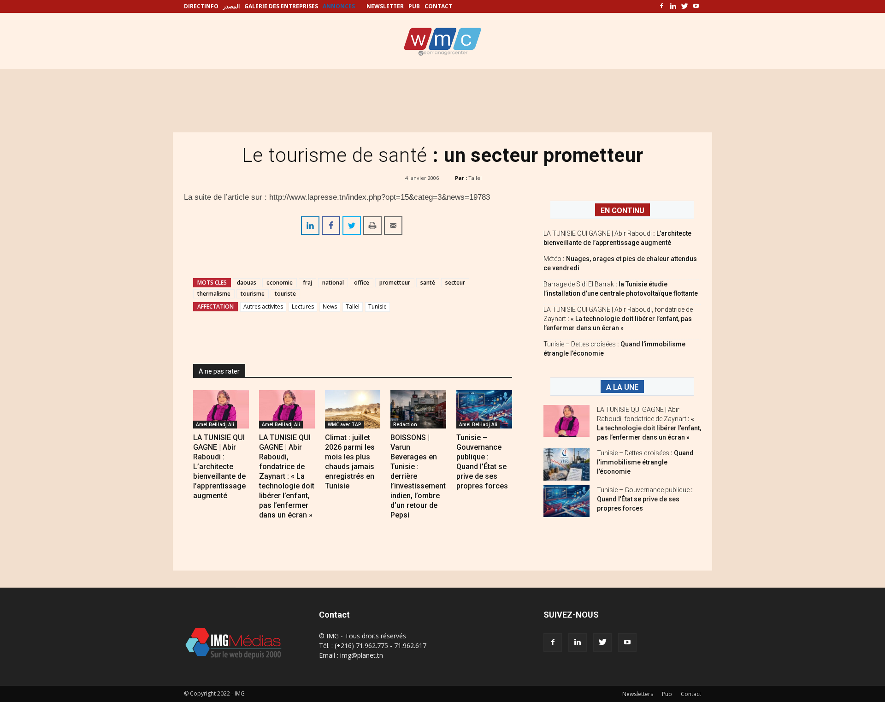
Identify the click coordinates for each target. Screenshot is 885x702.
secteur (455, 282)
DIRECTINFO (201, 6)
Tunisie (377, 306)
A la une (622, 387)
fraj (307, 282)
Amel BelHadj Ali (215, 424)
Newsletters (637, 694)
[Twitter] (684, 6)
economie (279, 282)
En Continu (622, 210)
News (330, 306)
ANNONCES (339, 6)
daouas (246, 282)
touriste (285, 293)
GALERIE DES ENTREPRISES (281, 6)
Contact (691, 694)
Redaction (405, 424)
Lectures (303, 306)
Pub (667, 694)
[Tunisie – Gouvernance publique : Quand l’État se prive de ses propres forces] (484, 409)
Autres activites (263, 306)
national (333, 282)
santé (427, 282)
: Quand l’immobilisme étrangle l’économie (645, 462)
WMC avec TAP (344, 424)
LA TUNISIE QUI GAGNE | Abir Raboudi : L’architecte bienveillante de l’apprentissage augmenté (219, 466)
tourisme (253, 293)
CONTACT (438, 6)
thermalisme (213, 293)
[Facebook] (661, 6)
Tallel (475, 177)
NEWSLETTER (385, 6)
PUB (414, 6)
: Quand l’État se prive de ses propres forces (645, 499)
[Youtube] (696, 6)
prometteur (394, 282)
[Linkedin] (673, 6)
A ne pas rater (219, 371)
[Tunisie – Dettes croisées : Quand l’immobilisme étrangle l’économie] (566, 464)
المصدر (231, 6)
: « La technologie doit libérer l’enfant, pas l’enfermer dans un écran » (618, 319)
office (361, 282)
